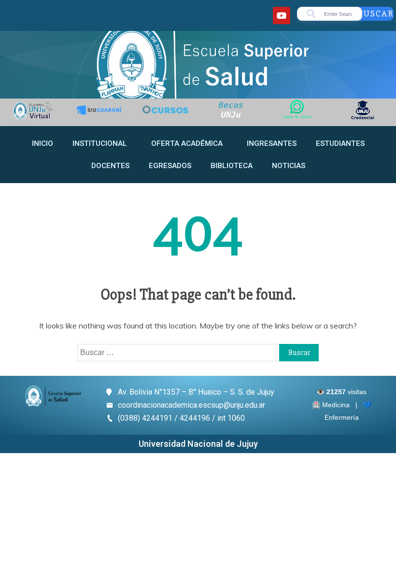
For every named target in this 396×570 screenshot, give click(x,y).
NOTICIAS (288, 165)
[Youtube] (281, 15)
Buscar (375, 13)
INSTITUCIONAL (99, 143)
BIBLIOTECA (232, 165)
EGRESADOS (170, 165)
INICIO (42, 143)
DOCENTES (110, 165)
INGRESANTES (272, 143)
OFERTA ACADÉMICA (187, 143)
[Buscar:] (198, 352)
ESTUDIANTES (340, 143)
